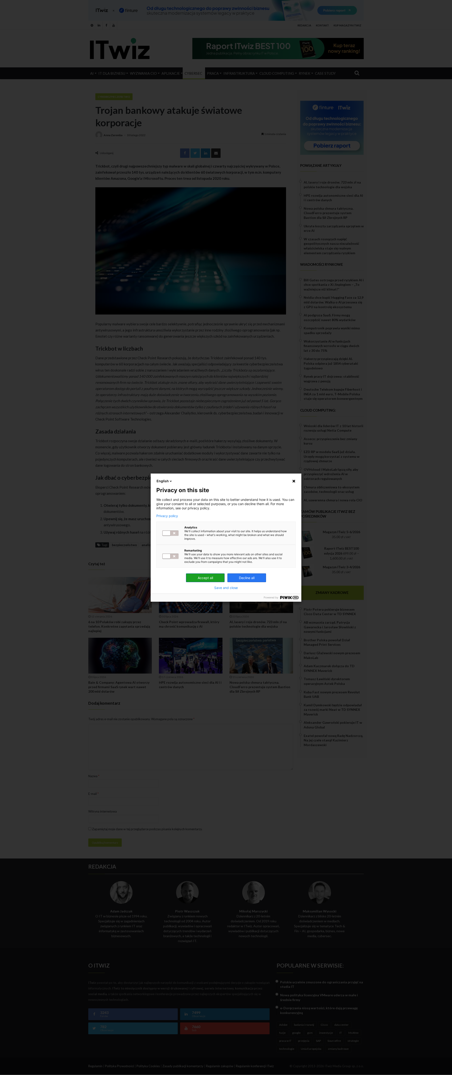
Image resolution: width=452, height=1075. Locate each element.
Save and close (226, 588)
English (163, 481)
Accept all (205, 578)
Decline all (246, 578)
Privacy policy (167, 516)
